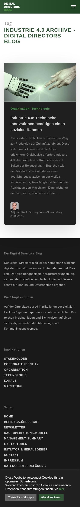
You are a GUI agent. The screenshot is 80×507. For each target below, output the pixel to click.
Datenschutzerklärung (25, 466)
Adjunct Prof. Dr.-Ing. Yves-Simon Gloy (36, 212)
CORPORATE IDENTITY (21, 364)
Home (8, 416)
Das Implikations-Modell (26, 433)
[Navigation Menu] (73, 7)
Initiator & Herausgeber (26, 449)
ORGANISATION (16, 369)
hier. (62, 489)
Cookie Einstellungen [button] (21, 497)
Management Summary (23, 438)
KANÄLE (10, 380)
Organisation (19, 108)
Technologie (41, 108)
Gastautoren (15, 444)
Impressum (13, 460)
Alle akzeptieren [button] (51, 497)
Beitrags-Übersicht (21, 422)
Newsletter (14, 427)
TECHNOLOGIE (15, 375)
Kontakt (11, 455)
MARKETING (13, 386)
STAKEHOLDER (15, 358)
